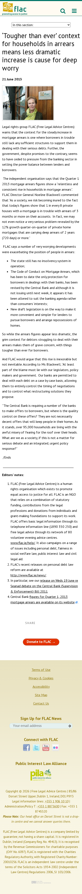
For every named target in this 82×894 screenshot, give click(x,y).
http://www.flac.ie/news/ (28, 575)
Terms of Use (41, 670)
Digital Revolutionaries (41, 882)
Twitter (36, 746)
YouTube (45, 746)
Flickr (55, 746)
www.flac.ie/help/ (23, 543)
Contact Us (41, 703)
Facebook (26, 746)
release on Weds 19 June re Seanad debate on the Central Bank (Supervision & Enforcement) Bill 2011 (44, 585)
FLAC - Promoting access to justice (14, 6)
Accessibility (41, 686)
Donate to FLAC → (41, 641)
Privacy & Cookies (41, 678)
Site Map (41, 695)
